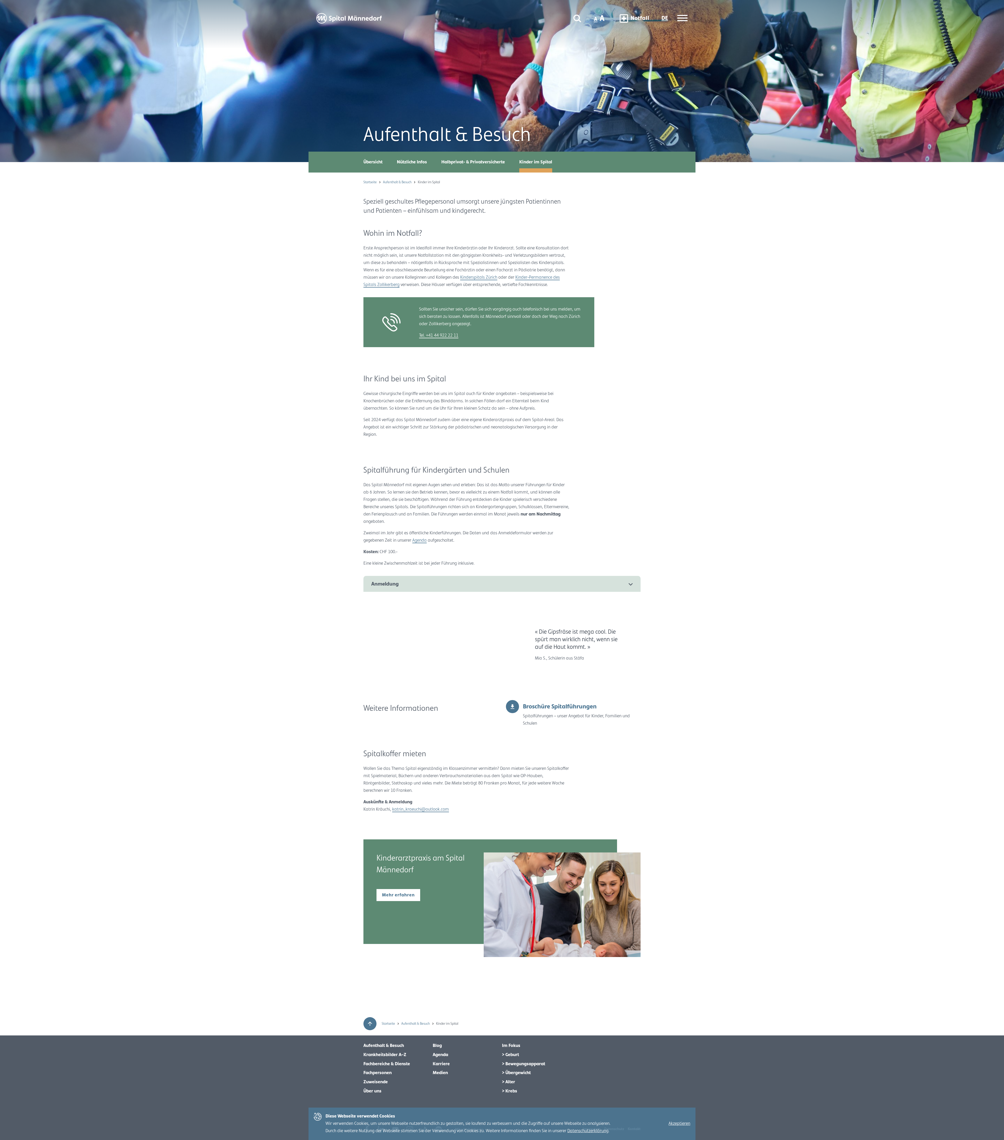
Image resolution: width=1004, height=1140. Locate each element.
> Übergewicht (516, 1072)
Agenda (419, 540)
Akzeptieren (679, 1123)
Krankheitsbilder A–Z (384, 1054)
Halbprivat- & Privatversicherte (473, 162)
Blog (437, 1045)
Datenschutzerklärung (587, 1130)
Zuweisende (375, 1082)
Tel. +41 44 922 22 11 (438, 335)
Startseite (370, 182)
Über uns (372, 1091)
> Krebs (509, 1091)
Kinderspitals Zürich (478, 277)
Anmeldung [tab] (385, 584)
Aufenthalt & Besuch (397, 182)
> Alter (508, 1082)
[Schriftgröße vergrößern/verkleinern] (600, 18)
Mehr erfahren (398, 895)
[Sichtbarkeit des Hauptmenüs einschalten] (682, 18)
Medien (440, 1072)
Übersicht (373, 162)
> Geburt (510, 1054)
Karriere (441, 1064)
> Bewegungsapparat (523, 1064)
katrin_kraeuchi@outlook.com (420, 809)
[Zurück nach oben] (369, 1023)
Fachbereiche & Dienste (386, 1064)
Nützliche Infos (412, 162)
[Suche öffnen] (577, 18)
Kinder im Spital (535, 162)
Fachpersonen (377, 1072)
